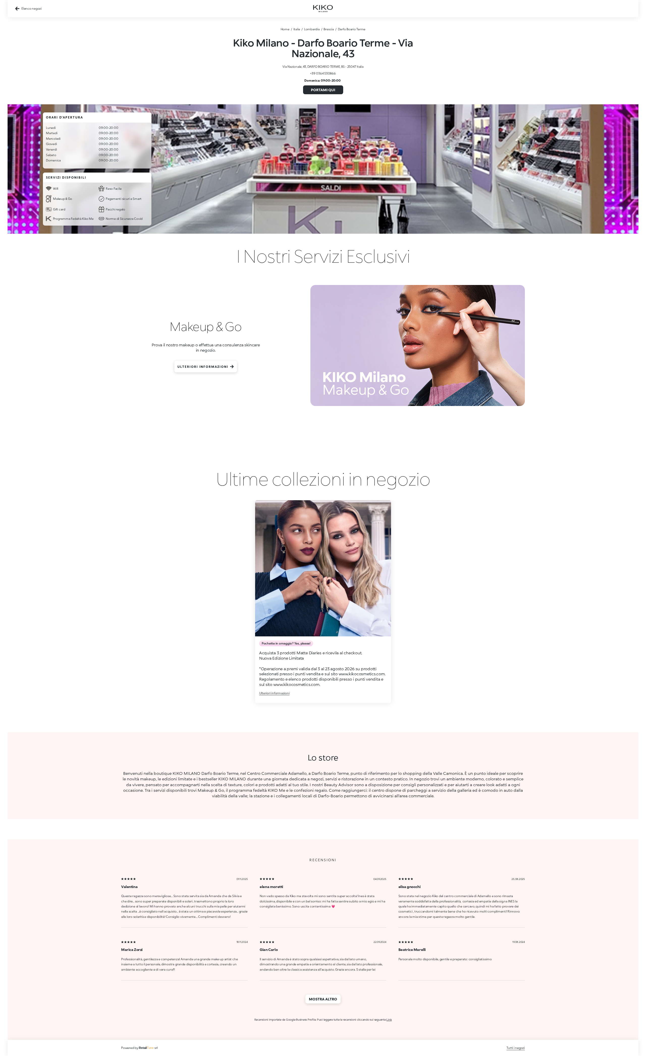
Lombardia (312, 29)
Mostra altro (323, 999)
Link (389, 1019)
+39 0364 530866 (323, 73)
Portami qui (323, 90)
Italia (296, 29)
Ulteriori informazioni (202, 367)
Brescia (329, 29)
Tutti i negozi (515, 1048)
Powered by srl (139, 1048)
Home (285, 29)
